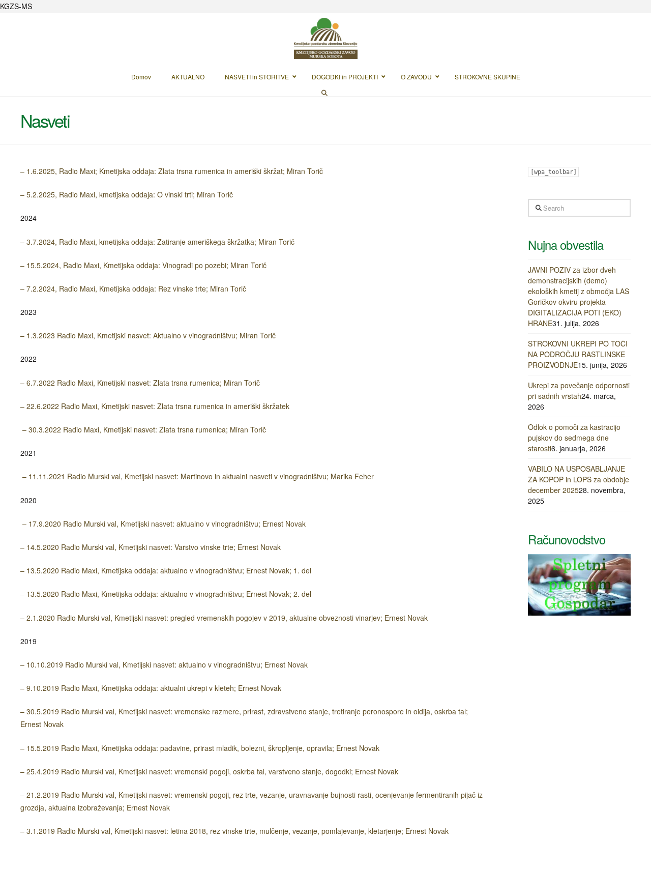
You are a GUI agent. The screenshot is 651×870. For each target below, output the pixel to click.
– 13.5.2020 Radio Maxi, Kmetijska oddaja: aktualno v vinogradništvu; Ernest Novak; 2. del (165, 594)
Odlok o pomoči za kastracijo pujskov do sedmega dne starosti (574, 437)
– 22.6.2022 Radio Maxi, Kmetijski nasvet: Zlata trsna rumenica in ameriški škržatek (154, 406)
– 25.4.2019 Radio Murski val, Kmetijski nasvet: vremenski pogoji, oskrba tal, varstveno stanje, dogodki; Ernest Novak (209, 771)
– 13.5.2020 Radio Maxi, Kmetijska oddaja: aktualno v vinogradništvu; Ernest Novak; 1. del (165, 570)
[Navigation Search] (325, 92)
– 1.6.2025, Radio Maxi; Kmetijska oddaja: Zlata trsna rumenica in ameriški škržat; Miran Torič (171, 171)
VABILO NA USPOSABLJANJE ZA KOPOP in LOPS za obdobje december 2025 (578, 479)
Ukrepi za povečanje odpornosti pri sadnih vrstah (579, 390)
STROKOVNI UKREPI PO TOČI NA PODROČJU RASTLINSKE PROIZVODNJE (578, 354)
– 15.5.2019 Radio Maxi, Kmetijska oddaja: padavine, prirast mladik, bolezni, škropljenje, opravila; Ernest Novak (199, 748)
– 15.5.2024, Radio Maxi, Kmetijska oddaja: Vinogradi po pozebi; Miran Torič (143, 265)
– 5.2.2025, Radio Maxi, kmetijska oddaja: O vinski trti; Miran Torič (126, 194)
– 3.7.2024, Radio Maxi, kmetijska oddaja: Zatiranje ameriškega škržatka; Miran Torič (157, 242)
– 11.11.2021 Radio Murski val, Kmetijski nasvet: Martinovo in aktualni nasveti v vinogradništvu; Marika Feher (197, 476)
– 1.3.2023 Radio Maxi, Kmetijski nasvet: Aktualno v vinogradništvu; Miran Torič (148, 335)
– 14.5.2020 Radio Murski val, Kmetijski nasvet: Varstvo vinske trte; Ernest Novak (150, 547)
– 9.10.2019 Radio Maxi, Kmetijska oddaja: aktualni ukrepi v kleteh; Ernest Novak (150, 688)
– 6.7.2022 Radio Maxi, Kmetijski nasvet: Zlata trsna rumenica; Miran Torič (140, 383)
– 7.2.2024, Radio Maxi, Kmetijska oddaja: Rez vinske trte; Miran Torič (133, 288)
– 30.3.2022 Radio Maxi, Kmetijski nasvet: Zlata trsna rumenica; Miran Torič (143, 429)
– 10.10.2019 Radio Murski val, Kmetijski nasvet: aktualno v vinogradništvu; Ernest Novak (164, 664)
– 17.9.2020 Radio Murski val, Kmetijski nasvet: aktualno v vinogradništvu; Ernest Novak (163, 523)
